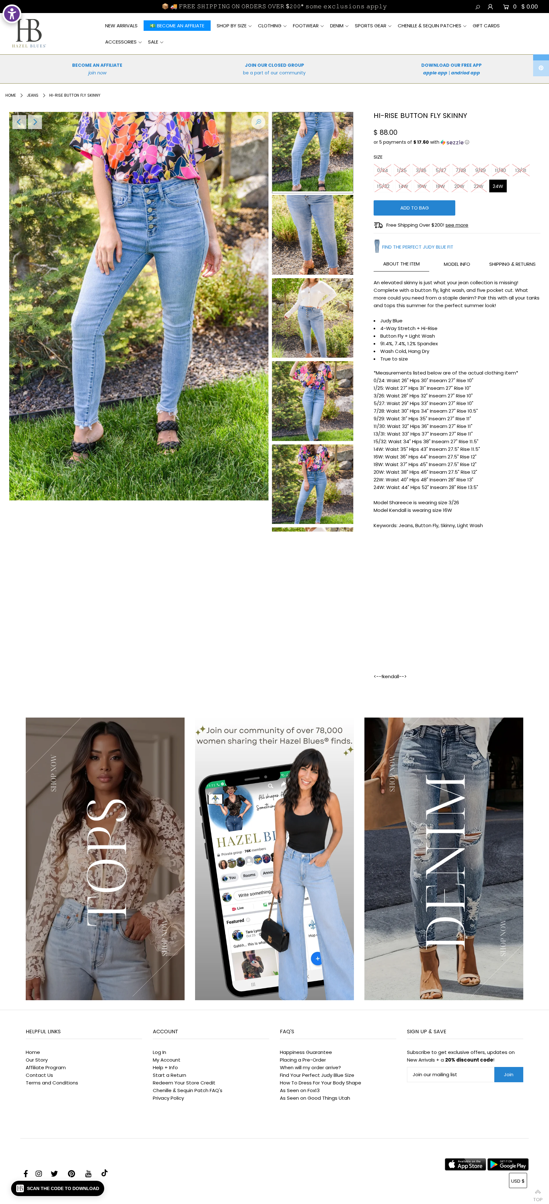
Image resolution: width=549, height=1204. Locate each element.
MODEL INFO (457, 264)
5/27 (441, 170)
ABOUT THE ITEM (401, 263)
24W (498, 186)
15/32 (383, 186)
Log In (159, 1052)
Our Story (37, 1059)
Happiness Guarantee (306, 1052)
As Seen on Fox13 (300, 1090)
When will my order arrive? (310, 1067)
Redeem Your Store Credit (184, 1082)
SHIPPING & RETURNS (512, 264)
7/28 (461, 170)
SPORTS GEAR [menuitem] (370, 25)
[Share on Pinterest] (541, 68)
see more (456, 225)
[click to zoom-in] (258, 122)
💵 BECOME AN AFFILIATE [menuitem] (177, 25)
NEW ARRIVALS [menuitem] (121, 25)
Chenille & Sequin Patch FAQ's (187, 1090)
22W (479, 186)
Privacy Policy (168, 1098)
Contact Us (39, 1075)
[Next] (35, 122)
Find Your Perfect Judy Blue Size (317, 1075)
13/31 (520, 170)
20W (459, 186)
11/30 (500, 170)
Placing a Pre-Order (303, 1059)
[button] (457, 142)
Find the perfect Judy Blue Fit (417, 247)
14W (403, 186)
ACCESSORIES (121, 41)
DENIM (336, 25)
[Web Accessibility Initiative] (12, 14)
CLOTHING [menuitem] (269, 25)
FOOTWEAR (306, 25)
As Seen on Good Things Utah (315, 1098)
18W (440, 186)
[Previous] (19, 122)
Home (10, 95)
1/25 (402, 170)
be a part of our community (274, 73)
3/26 (421, 170)
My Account (166, 1059)
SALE (153, 41)
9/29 (480, 170)
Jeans (32, 95)
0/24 (382, 170)
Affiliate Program (46, 1067)
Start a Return (169, 1075)
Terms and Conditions (52, 1082)
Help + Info (165, 1067)
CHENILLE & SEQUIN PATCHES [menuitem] (429, 25)
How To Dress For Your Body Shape (320, 1082)
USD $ (518, 1181)
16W (422, 186)
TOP (538, 1197)
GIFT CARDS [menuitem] (486, 25)
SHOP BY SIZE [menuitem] (232, 25)
